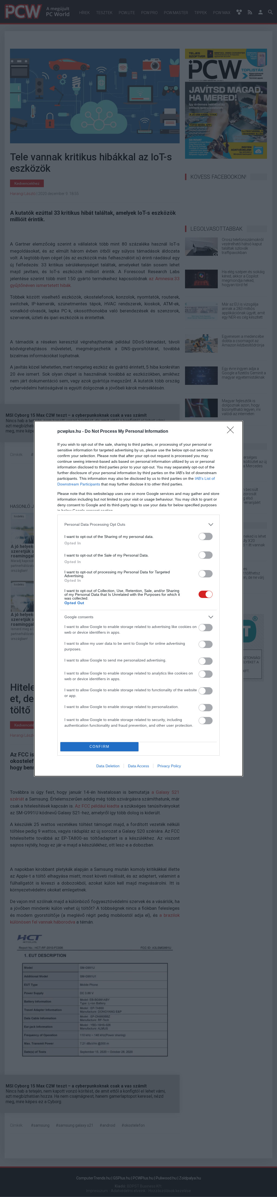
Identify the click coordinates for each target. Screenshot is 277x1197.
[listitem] (138, 524)
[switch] (206, 536)
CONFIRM (100, 747)
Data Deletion (108, 766)
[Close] (232, 431)
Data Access (138, 766)
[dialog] (138, 598)
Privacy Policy (169, 766)
